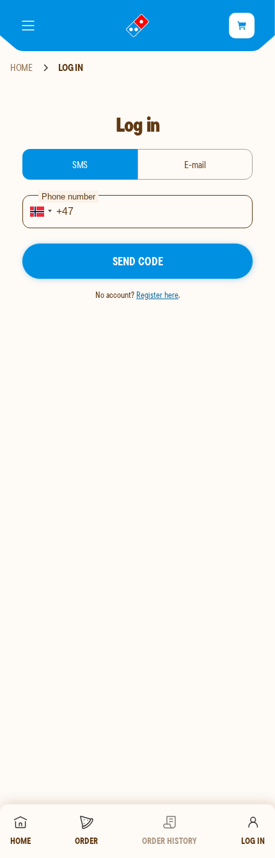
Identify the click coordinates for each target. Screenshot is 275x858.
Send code (138, 261)
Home (21, 67)
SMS (80, 164)
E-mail (195, 164)
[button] (39, 211)
